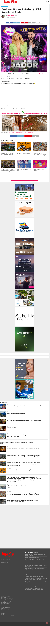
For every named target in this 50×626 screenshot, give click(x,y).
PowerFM (3, 614)
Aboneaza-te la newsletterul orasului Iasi (11, 113)
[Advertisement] (24, 94)
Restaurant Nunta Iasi (5, 596)
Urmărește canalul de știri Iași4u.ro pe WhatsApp (35, 113)
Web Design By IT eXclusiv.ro (7, 598)
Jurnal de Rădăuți (5, 612)
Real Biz (3, 613)
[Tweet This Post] (17, 22)
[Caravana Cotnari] (24, 131)
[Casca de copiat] (24, 217)
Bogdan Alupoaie (10, 15)
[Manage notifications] (47, 623)
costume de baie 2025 (5, 602)
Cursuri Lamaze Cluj (5, 607)
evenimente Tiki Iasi (38, 73)
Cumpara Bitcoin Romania (6, 599)
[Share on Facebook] (9, 22)
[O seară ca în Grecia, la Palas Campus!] (40, 167)
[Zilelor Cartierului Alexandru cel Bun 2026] (24, 167)
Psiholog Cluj (4, 608)
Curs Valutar (4, 597)
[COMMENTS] (39, 22)
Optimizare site (4, 604)
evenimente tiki (19, 132)
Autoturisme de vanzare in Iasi (7, 615)
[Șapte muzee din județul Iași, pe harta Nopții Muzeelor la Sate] (24, 150)
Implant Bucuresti (5, 609)
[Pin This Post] (24, 22)
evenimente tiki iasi (28, 132)
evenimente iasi (12, 132)
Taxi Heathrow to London (6, 606)
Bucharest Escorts (5, 603)
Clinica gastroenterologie (6, 601)
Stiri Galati (3, 610)
